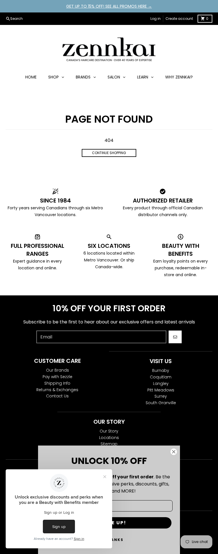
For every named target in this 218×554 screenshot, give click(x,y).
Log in (155, 18)
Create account (179, 18)
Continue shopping (109, 152)
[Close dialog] (173, 451)
